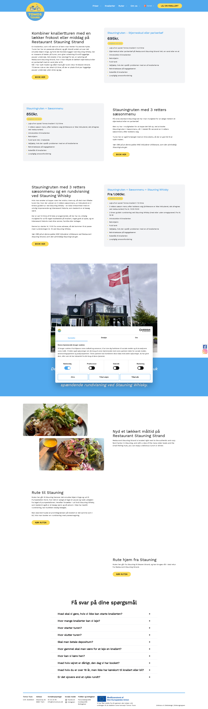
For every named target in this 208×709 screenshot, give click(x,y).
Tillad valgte (104, 377)
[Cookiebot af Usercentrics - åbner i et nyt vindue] (140, 330)
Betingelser (82, 704)
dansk (149, 6)
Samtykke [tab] (71, 338)
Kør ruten (40, 522)
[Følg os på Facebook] (205, 347)
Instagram (71, 702)
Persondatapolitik (84, 700)
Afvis (73, 377)
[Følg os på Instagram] (205, 351)
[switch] (92, 368)
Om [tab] (136, 338)
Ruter (122, 6)
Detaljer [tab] (104, 338)
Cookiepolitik (82, 702)
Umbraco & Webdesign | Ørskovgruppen (170, 705)
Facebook (71, 700)
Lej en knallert (170, 6)
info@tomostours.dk (55, 702)
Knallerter (110, 6)
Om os (134, 6)
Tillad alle (135, 377)
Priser (96, 6)
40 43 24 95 (52, 700)
